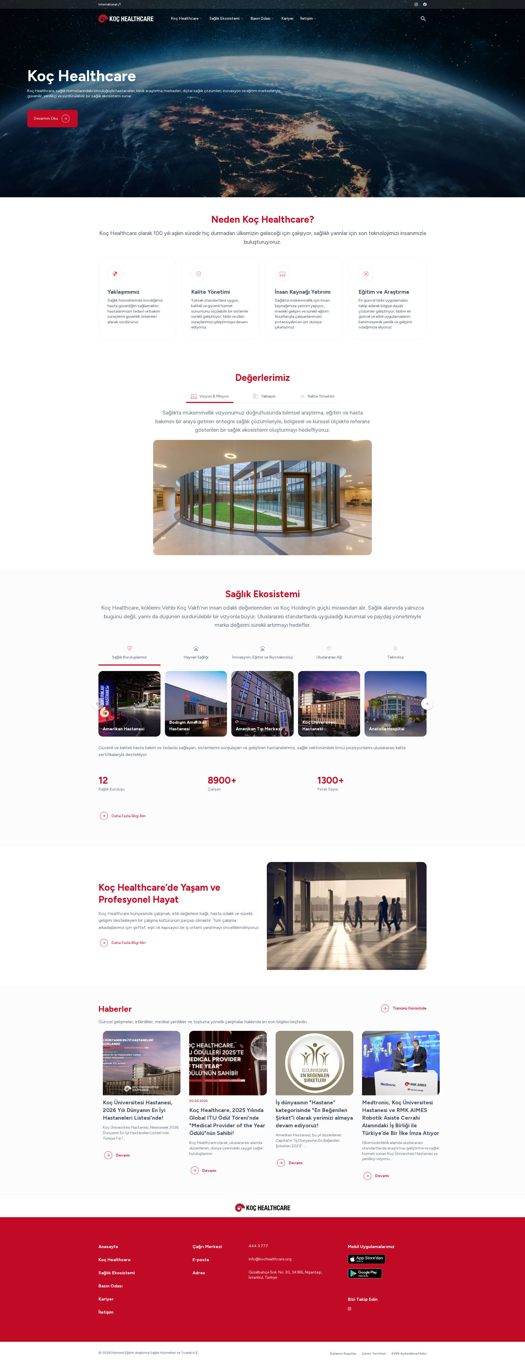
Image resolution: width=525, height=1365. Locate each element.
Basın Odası (260, 18)
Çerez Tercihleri (374, 1353)
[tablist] (262, 396)
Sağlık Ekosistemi (224, 18)
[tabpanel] (262, 481)
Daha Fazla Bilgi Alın (129, 816)
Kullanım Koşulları (343, 1353)
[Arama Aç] (423, 18)
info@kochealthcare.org (270, 1259)
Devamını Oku (46, 118)
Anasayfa (108, 1246)
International (107, 4)
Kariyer (287, 18)
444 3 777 (258, 1246)
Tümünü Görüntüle (410, 1008)
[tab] (209, 396)
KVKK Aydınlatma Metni (409, 1353)
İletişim (306, 18)
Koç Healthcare (185, 18)
